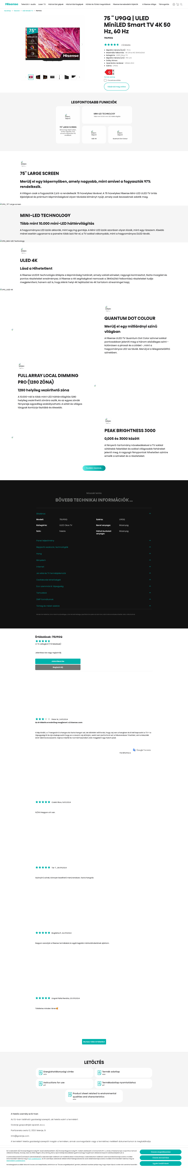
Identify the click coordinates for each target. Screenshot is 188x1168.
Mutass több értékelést (94, 1042)
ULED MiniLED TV (28, 11)
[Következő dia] (82, 44)
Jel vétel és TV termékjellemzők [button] (51, 573)
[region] (52, 44)
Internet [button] (40, 566)
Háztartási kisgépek (74, 4)
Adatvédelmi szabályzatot (16, 1161)
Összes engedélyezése (160, 1152)
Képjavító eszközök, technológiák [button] (52, 547)
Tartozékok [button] (41, 593)
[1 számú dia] (31, 77)
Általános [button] (40, 513)
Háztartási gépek (55, 4)
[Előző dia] (23, 44)
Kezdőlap (7, 11)
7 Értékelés (125, 45)
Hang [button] (39, 553)
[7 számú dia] (73, 77)
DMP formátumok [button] (44, 599)
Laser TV (42, 4)
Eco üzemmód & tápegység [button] (49, 586)
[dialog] (94, 1158)
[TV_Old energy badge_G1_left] (109, 74)
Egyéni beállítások (161, 1163)
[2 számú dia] (38, 77)
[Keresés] (181, 4)
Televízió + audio (28, 4)
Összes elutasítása (160, 1157)
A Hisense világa (149, 4)
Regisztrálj (58, 667)
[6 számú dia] (66, 77)
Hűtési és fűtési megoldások (98, 4)
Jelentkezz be (57, 661)
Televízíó (17, 11)
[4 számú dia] (52, 77)
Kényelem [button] (41, 560)
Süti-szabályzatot (34, 1159)
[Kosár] (177, 4)
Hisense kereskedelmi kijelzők (125, 4)
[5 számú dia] (59, 77)
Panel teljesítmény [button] (45, 540)
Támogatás (164, 4)
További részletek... (94, 468)
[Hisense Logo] (11, 4)
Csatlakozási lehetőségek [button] (48, 580)
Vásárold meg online (116, 86)
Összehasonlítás (114, 80)
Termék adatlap (109, 77)
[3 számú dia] (45, 77)
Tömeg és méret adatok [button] (48, 606)
